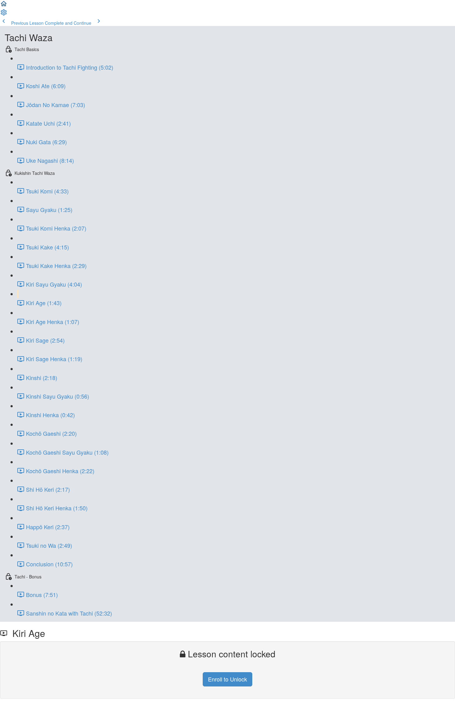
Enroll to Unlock (227, 679)
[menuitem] (3, 14)
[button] (3, 5)
